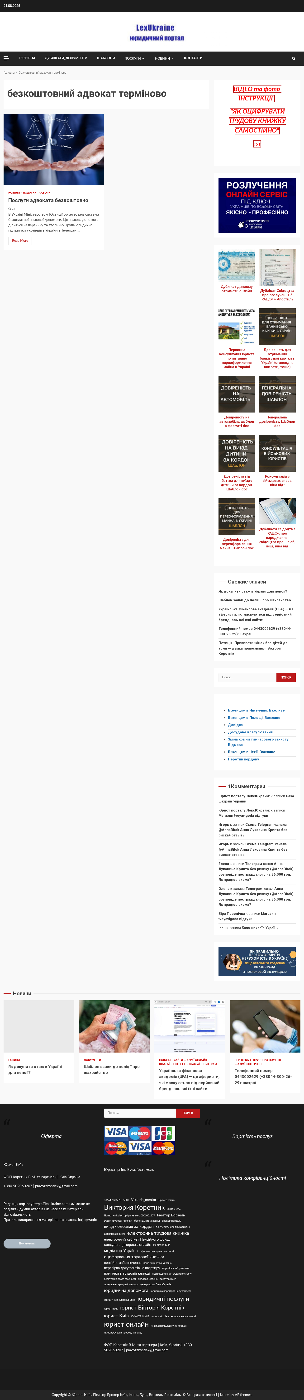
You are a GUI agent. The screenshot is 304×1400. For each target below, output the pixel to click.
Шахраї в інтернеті (173, 1064)
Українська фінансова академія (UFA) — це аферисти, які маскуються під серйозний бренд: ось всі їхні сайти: (256, 614)
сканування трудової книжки (121, 1284)
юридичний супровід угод (119, 1300)
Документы (27, 1243)
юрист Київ (140, 1316)
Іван (222, 928)
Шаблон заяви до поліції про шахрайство (254, 600)
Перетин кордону (243, 759)
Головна (27, 58)
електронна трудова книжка (158, 1233)
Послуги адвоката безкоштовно (54, 149)
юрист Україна (160, 1316)
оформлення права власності (157, 1251)
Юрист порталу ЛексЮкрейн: (244, 796)
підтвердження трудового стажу (172, 1273)
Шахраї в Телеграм (203, 1064)
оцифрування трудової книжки (134, 1257)
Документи (92, 1060)
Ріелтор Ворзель (171, 1215)
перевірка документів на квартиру (132, 1268)
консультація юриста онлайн (127, 1245)
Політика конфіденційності (252, 1178)
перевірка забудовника (175, 1268)
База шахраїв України (260, 928)
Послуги (133, 58)
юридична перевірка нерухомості (171, 1291)
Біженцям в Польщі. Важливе (254, 718)
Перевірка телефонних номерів (258, 1060)
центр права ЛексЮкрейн (155, 1284)
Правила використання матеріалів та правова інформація (50, 1220)
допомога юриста (114, 1234)
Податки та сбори (37, 192)
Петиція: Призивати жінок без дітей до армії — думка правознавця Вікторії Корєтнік (253, 648)
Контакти (193, 58)
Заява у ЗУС (173, 1209)
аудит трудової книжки (118, 1221)
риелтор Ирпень (147, 1279)
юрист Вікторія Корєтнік (152, 1308)
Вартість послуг (252, 1136)
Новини (162, 58)
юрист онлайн (126, 1324)
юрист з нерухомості (183, 1316)
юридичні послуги (163, 1299)
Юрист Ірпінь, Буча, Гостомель (129, 1170)
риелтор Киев (168, 1279)
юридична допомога (126, 1290)
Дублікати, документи (66, 58)
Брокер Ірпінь (166, 1200)
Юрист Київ (13, 1165)
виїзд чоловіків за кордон (129, 1226)
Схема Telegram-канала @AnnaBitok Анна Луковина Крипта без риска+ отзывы (252, 829)
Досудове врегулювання (250, 732)
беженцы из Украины (147, 1221)
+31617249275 (112, 1200)
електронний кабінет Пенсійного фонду (137, 1239)
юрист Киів (116, 1316)
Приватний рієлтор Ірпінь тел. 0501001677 (129, 1215)
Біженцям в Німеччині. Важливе (256, 710)
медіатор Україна (121, 1251)
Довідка (235, 725)
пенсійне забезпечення (122, 1263)
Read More (20, 240)
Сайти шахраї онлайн (191, 1060)
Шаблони (106, 58)
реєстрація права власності (120, 1279)
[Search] (293, 58)
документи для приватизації (173, 1227)
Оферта (51, 1136)
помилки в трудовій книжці (127, 1273)
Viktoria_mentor (143, 1200)
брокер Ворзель (171, 1221)
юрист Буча (111, 1308)
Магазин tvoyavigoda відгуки (243, 815)
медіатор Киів (161, 1245)
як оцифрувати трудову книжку (123, 1332)
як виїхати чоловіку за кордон (168, 1325)
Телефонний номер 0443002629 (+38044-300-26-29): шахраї (265, 1026)
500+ (126, 1200)
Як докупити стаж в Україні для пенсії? (252, 591)
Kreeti (224, 1395)
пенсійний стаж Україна (157, 1263)
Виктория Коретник (134, 1208)
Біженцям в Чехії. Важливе (251, 752)
